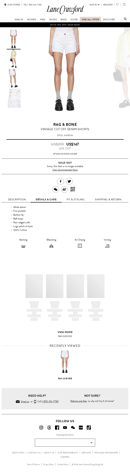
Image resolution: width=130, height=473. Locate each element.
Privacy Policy (48, 464)
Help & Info (18, 452)
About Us (49, 452)
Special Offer (90, 19)
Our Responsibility (68, 452)
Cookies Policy (62, 464)
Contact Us (34, 452)
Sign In (93, 4)
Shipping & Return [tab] (108, 199)
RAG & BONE (65, 124)
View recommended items (65, 170)
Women (31, 19)
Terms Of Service (33, 464)
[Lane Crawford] (65, 14)
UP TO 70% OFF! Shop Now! (65, 24)
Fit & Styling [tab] (76, 199)
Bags (64, 19)
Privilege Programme (106, 452)
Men (42, 19)
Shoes (53, 19)
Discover (109, 19)
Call (47, 401)
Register (108, 4)
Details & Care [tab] (46, 199)
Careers (64, 457)
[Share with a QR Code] (73, 189)
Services (86, 452)
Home (74, 19)
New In (19, 19)
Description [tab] (17, 199)
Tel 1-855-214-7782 (33, 4)
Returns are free (78, 401)
